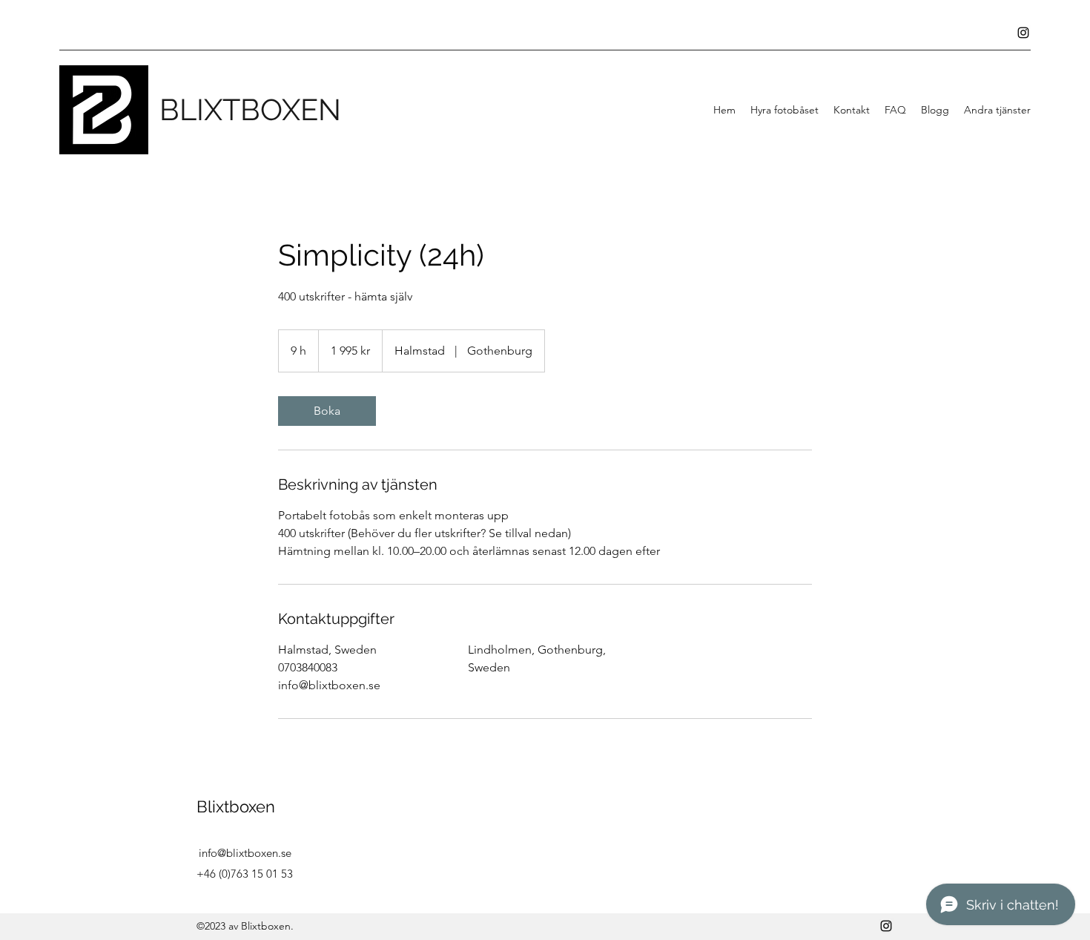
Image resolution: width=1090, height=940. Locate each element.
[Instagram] (1023, 32)
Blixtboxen (235, 806)
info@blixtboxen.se (245, 853)
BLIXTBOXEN (250, 109)
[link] (327, 411)
